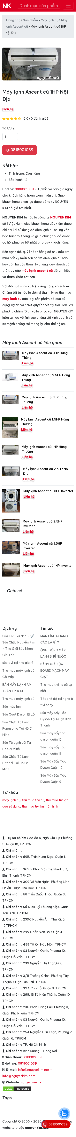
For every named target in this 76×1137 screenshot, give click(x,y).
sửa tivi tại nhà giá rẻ (18, 663)
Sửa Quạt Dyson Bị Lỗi (18, 714)
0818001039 (21, 149)
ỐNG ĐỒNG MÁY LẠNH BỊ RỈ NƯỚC (53, 653)
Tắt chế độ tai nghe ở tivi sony (56, 702)
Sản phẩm (30, 20)
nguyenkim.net (32, 1082)
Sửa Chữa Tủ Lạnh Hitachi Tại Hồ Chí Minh (15, 763)
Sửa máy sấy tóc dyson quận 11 (53, 750)
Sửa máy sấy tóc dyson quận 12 (53, 736)
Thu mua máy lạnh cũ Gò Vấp (18, 674)
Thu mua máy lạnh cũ (18, 699)
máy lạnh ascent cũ (37, 271)
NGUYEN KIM (60, 217)
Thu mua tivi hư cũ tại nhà (56, 688)
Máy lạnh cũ (49, 20)
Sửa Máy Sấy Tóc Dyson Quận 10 (53, 764)
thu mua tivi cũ (33, 800)
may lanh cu (11, 299)
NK (6, 6)
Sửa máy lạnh (12, 706)
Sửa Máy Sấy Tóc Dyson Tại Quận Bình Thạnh (55, 719)
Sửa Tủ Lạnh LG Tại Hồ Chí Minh (17, 746)
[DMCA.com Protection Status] (17, 1088)
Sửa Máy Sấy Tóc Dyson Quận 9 (53, 778)
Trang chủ (12, 20)
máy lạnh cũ (11, 800)
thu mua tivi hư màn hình (40, 806)
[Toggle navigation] (68, 6)
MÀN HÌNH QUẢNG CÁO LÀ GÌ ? (54, 639)
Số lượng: (9, 128)
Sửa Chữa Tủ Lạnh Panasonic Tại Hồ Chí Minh (18, 728)
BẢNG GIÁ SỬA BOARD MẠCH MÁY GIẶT (54, 670)
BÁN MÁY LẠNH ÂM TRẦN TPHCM (16, 688)
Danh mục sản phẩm (38, 5)
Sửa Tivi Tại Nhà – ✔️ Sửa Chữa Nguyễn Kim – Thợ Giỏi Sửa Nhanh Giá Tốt (18, 645)
